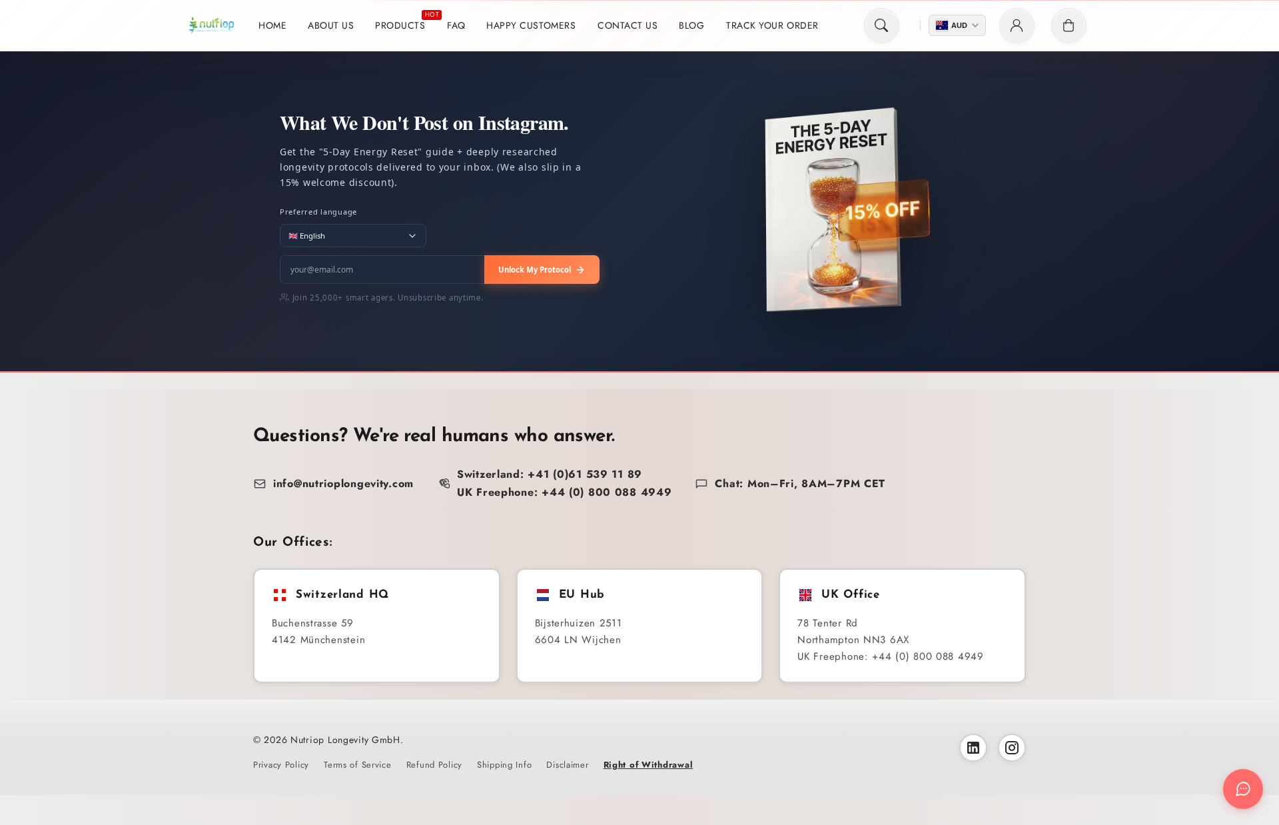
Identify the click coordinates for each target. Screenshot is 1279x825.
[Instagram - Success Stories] (1012, 748)
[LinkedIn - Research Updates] (973, 748)
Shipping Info (504, 764)
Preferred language (318, 212)
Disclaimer (567, 764)
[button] (881, 25)
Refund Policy (434, 764)
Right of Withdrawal (648, 764)
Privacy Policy (281, 764)
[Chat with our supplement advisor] (1243, 789)
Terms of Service (358, 764)
